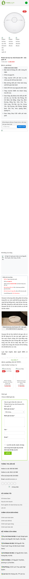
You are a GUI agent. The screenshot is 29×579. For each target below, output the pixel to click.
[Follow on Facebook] (2, 483)
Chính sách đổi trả (6, 520)
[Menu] (26, 3)
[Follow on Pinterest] (14, 483)
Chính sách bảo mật (7, 527)
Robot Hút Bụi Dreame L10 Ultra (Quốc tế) (7, 382)
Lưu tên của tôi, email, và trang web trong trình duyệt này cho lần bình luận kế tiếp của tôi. (14, 447)
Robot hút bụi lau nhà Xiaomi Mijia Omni (21, 382)
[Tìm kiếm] (23, 2)
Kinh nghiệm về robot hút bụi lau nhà (11, 505)
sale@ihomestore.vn (11, 479)
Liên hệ (3, 508)
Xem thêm (14, 360)
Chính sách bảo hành (7, 517)
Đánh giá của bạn (9, 409)
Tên (5, 429)
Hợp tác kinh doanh (6, 501)
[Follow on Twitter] (8, 483)
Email (6, 437)
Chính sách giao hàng (7, 524)
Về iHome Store (5, 498)
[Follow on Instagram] (5, 483)
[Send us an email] (11, 483)
